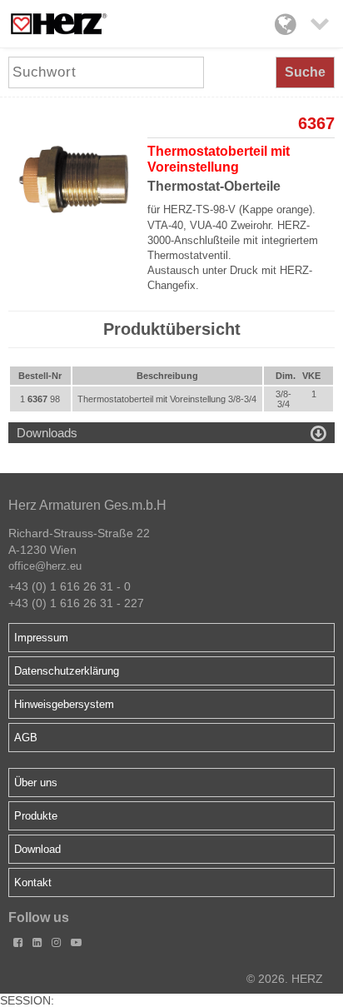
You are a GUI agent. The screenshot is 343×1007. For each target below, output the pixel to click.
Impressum (41, 637)
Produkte (35, 816)
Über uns (35, 782)
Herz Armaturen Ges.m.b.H (87, 505)
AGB (25, 737)
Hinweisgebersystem (64, 704)
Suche (305, 72)
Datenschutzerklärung (66, 671)
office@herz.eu (45, 566)
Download (37, 849)
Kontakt (33, 882)
